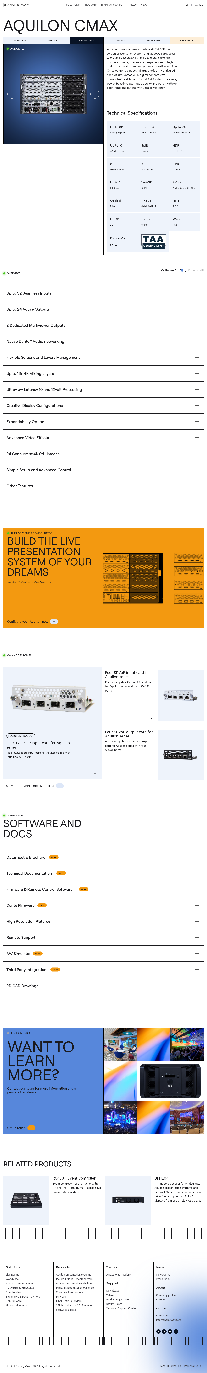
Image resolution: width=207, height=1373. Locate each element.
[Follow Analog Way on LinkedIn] (158, 1331)
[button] (73, 5)
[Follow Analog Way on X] (176, 1331)
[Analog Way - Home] (16, 5)
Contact (199, 4)
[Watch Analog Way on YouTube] (170, 1331)
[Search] (187, 5)
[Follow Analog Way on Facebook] (164, 1331)
